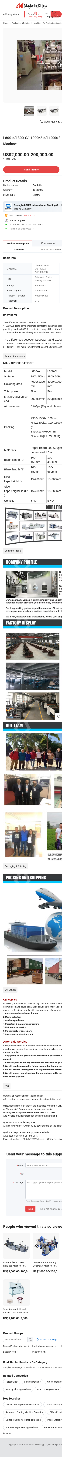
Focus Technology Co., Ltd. (40, 1444)
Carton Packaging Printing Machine (23, 1419)
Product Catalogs (48, 1339)
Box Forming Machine (48, 1389)
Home (5, 23)
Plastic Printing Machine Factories (22, 1404)
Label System (9, 1351)
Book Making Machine (43, 1345)
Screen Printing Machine (15, 1345)
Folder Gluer (12, 1381)
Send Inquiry (31, 169)
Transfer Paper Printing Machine (22, 1427)
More (6, 1433)
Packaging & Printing (21, 23)
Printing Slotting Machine (18, 1389)
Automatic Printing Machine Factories (24, 1412)
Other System (38, 1351)
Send (30, 1208)
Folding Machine (32, 1381)
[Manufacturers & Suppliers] (31, 5)
